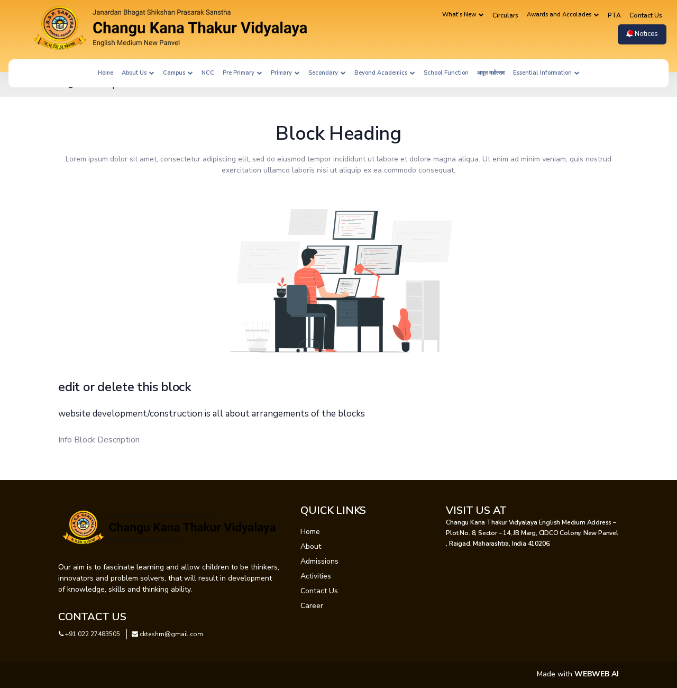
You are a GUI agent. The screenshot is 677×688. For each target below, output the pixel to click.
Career (311, 606)
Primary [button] (282, 73)
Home (105, 73)
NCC (208, 73)
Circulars (505, 15)
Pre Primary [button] (239, 73)
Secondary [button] (324, 73)
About (310, 546)
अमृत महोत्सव (491, 73)
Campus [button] (175, 73)
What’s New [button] (460, 15)
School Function (446, 73)
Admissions (319, 561)
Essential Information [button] (543, 73)
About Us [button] (135, 73)
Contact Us (645, 15)
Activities (315, 576)
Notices (645, 34)
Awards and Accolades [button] (560, 15)
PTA (614, 15)
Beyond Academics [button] (381, 73)
